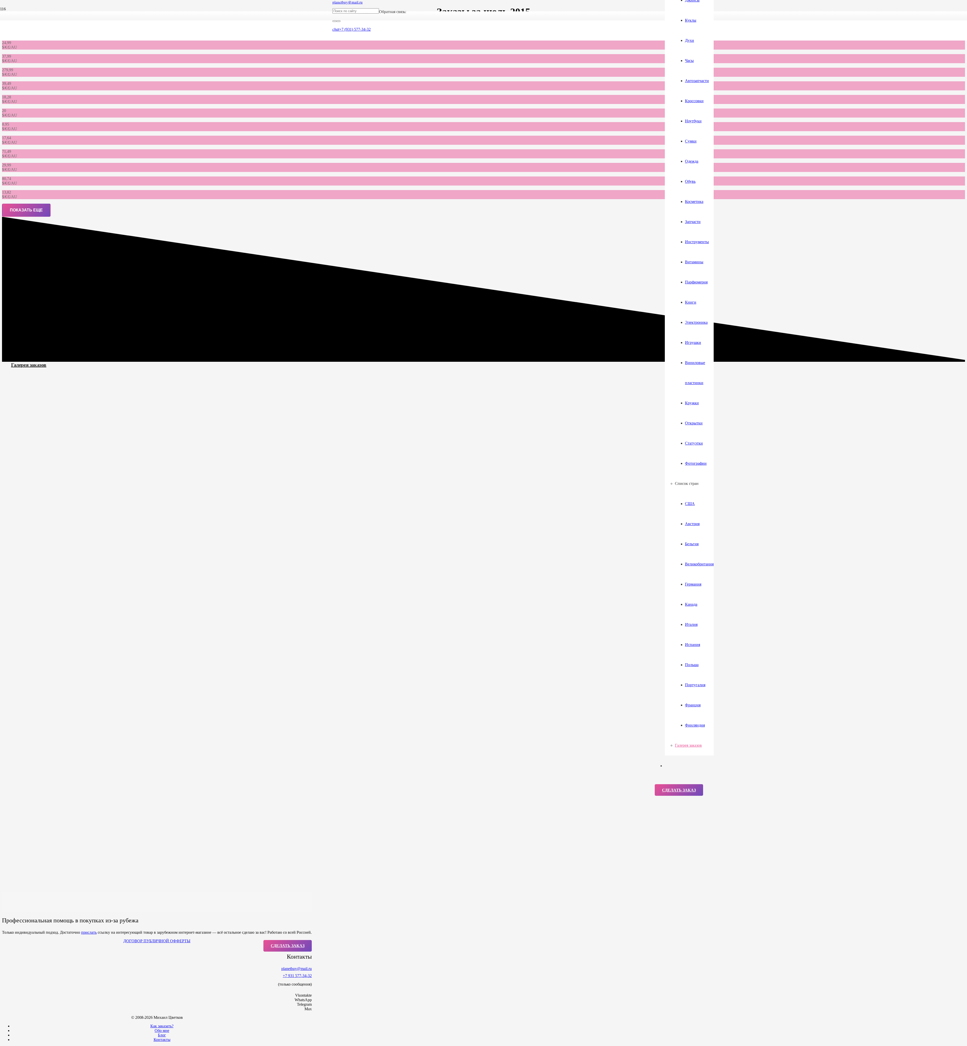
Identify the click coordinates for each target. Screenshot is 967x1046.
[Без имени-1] (493, 105)
